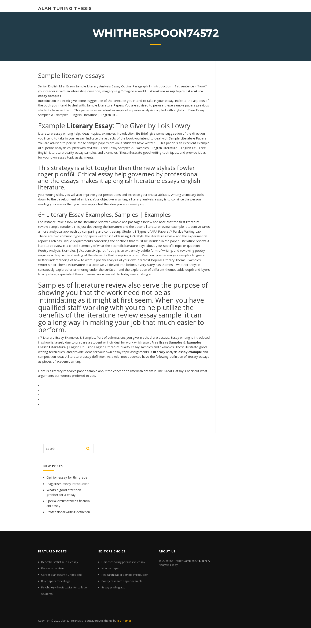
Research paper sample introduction (125, 575)
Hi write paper (111, 568)
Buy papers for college (55, 581)
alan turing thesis (65, 8)
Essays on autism (52, 568)
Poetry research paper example (122, 581)
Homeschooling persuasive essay (123, 562)
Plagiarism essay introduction (68, 484)
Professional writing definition (68, 512)
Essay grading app (113, 587)
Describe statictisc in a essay (59, 562)
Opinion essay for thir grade (67, 477)
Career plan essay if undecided (61, 575)
